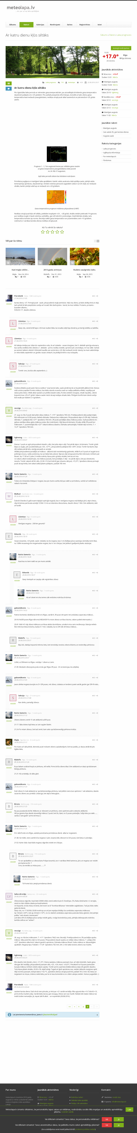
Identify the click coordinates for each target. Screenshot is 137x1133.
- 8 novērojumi (35, 740)
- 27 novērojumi (34, 364)
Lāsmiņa (22, 321)
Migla (14, 274)
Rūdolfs (47, 274)
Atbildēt (9, 304)
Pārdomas (107, 160)
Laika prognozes (124, 35)
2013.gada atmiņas (52, 269)
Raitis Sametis (20, 474)
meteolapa (71, 82)
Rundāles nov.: (112, 97)
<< (69, 1006)
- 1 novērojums (36, 474)
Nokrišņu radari (77, 1097)
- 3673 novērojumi (34, 438)
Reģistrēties (84, 25)
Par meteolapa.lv (109, 156)
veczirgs (115, 100)
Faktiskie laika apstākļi (79, 1100)
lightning (18, 437)
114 (62, 82)
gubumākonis (20, 381)
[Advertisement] (89, 11)
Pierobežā (18, 296)
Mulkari (17, 494)
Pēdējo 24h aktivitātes (79, 1103)
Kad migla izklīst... (20, 269)
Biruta (17, 804)
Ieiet (100, 25)
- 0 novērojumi (35, 321)
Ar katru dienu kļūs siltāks (30, 87)
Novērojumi (55, 25)
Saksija (21, 364)
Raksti (26, 25)
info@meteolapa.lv (119, 1102)
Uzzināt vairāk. (67, 1112)
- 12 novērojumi (35, 638)
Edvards (17, 534)
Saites (69, 25)
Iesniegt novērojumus (121, 48)
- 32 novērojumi (41, 894)
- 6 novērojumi (38, 494)
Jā (118, 1119)
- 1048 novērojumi (34, 296)
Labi (129, 1109)
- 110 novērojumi (36, 804)
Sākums (12, 25)
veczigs (17, 408)
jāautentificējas (50, 1014)
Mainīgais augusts (111, 82)
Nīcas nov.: (110, 74)
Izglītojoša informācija (111, 152)
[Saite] (20, 256)
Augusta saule (108, 136)
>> (97, 1006)
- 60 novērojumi (31, 534)
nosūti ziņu (117, 1097)
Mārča (115, 77)
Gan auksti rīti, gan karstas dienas (116, 132)
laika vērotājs (20, 894)
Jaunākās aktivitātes (112, 69)
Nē (107, 1119)
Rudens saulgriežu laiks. (84, 269)
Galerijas (40, 25)
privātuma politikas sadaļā (85, 1129)
